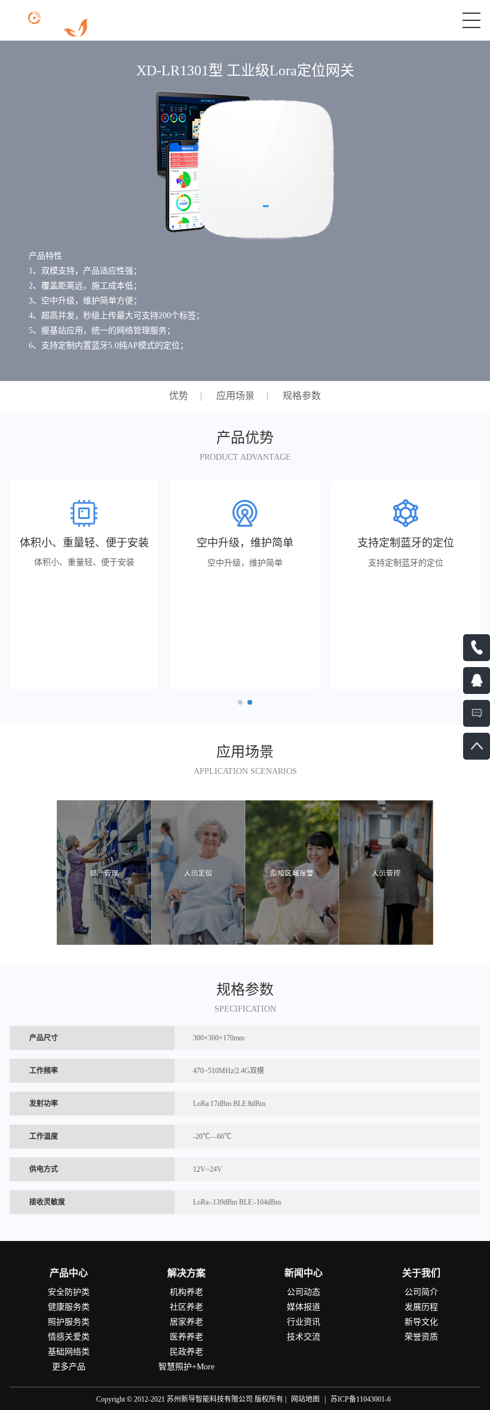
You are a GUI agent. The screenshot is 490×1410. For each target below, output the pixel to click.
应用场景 (235, 396)
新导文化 (421, 1321)
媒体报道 (303, 1307)
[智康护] (65, 22)
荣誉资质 (421, 1336)
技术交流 (303, 1336)
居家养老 (186, 1321)
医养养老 (186, 1336)
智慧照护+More (186, 1366)
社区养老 (186, 1307)
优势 (178, 396)
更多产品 (68, 1366)
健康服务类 (69, 1307)
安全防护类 (69, 1292)
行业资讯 (303, 1321)
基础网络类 (69, 1351)
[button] (240, 702)
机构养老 (186, 1292)
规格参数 (302, 396)
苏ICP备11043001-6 (360, 1399)
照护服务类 (69, 1321)
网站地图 (305, 1399)
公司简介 (421, 1292)
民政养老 (186, 1351)
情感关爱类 (69, 1336)
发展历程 (421, 1307)
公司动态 (303, 1292)
